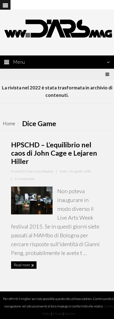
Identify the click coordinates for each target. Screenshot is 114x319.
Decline (69, 314)
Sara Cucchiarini (40, 171)
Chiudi (57, 314)
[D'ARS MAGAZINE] (57, 28)
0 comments (25, 179)
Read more (22, 265)
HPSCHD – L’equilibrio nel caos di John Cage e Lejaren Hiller (54, 152)
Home (9, 123)
